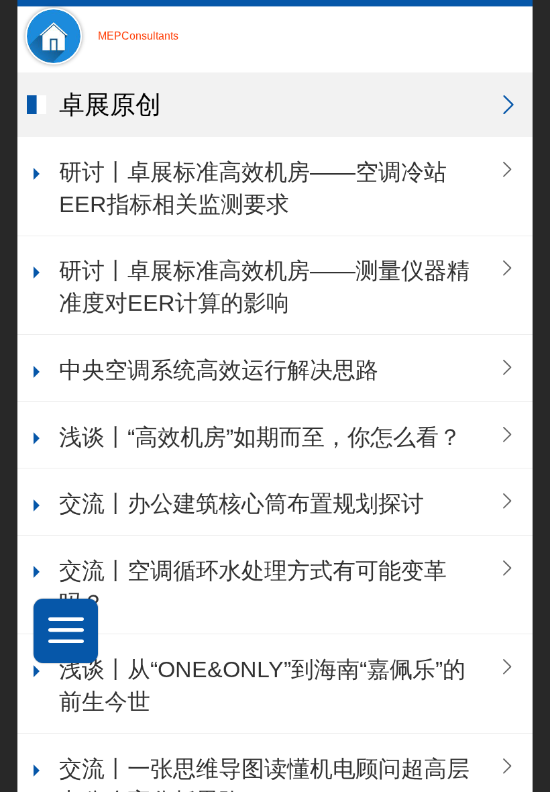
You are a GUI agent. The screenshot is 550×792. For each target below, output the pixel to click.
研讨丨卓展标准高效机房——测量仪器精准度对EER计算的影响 (264, 286)
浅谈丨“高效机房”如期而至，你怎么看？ (260, 437)
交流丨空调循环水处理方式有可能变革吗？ (253, 586)
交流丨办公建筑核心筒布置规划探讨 (241, 503)
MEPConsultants (138, 36)
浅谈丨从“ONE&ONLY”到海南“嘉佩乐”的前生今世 (262, 685)
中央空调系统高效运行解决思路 (218, 370)
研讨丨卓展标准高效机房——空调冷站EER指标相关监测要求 (253, 188)
